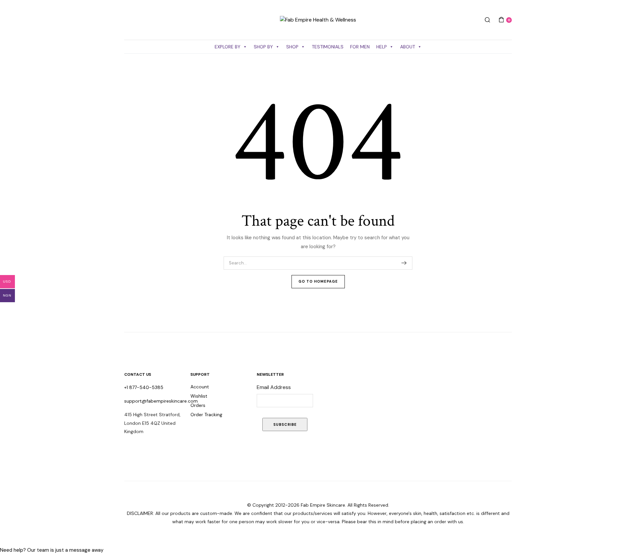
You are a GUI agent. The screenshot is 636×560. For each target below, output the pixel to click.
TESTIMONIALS (328, 47)
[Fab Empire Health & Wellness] (318, 20)
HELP (381, 47)
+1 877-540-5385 (143, 387)
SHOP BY (263, 47)
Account (199, 387)
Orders (197, 405)
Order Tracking (206, 415)
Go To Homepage (318, 281)
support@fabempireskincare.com (161, 401)
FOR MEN (360, 47)
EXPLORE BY (227, 47)
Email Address (274, 387)
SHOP (292, 47)
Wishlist (198, 396)
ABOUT (407, 47)
